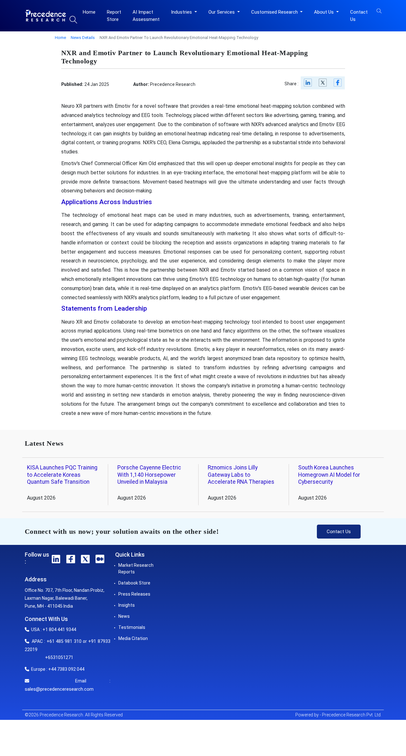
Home (89, 12)
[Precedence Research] (45, 16)
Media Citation (133, 638)
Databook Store (134, 582)
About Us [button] (324, 12)
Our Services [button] (222, 12)
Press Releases (134, 594)
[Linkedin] (308, 84)
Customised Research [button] (275, 12)
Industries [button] (182, 12)
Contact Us (359, 15)
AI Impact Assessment (146, 15)
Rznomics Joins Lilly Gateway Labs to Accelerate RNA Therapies (241, 474)
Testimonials (131, 627)
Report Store (114, 15)
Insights (126, 605)
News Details (83, 37)
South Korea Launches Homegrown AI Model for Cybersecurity (329, 474)
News (124, 616)
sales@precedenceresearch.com (59, 689)
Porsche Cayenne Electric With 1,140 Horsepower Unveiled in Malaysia (149, 474)
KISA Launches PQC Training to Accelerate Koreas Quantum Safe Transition (62, 474)
